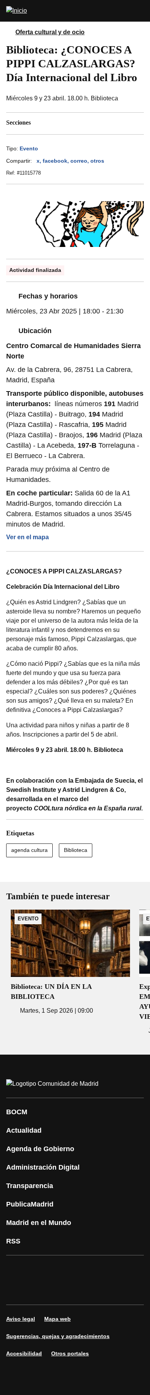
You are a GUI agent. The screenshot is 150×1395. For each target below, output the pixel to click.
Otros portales (70, 1353)
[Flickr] (40, 1291)
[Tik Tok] (17, 1291)
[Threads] (86, 1291)
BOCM (16, 1112)
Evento (29, 148)
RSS (13, 1241)
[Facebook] (17, 1269)
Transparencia (29, 1186)
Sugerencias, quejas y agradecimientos (58, 1336)
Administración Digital (43, 1167)
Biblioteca (75, 850)
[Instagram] (40, 1269)
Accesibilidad (24, 1353)
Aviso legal (20, 1319)
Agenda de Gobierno (40, 1149)
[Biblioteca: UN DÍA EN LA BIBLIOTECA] (70, 962)
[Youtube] (86, 1269)
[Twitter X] (63, 1269)
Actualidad (24, 1130)
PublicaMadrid (29, 1204)
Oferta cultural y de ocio (50, 32)
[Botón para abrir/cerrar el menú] (139, 11)
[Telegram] (63, 1291)
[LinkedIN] (109, 1269)
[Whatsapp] (132, 1269)
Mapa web (57, 1319)
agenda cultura (29, 850)
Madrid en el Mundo (38, 1223)
